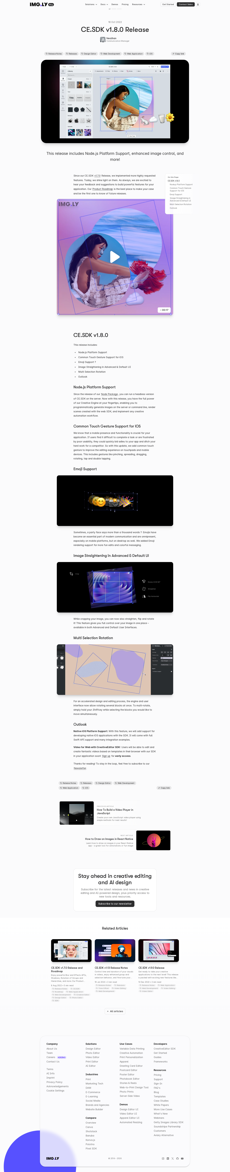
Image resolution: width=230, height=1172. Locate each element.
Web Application (135, 54)
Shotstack (91, 1131)
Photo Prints (127, 1091)
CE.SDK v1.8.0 (174, 181)
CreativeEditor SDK (165, 1048)
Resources (137, 4)
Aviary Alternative (164, 1135)
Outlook (173, 208)
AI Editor (91, 1065)
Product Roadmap (102, 189)
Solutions (90, 4)
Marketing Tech (94, 1083)
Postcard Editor (128, 1070)
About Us (51, 1048)
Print (88, 1079)
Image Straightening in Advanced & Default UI (180, 199)
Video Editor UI (128, 1113)
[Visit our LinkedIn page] (168, 1158)
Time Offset (103, 988)
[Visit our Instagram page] (163, 1158)
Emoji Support (176, 194)
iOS (151, 54)
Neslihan (111, 38)
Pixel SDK (91, 1148)
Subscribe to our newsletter (115, 903)
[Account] (198, 4)
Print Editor (92, 1061)
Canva (89, 1127)
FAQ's (157, 1087)
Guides (157, 1057)
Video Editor (147, 991)
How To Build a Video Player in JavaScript (115, 811)
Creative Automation (131, 1053)
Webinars (159, 1117)
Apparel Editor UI (129, 1117)
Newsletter (80, 768)
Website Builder (94, 1109)
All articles (116, 1011)
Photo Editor (77, 998)
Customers (160, 1130)
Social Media (93, 1100)
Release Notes (55, 54)
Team (49, 1053)
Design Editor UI (129, 1109)
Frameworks (160, 1061)
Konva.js (90, 1140)
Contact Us (52, 1061)
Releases (73, 54)
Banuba (90, 1135)
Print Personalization (131, 1057)
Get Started (168, 4)
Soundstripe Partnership (167, 1126)
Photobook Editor (129, 1078)
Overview (91, 1122)
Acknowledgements (57, 1086)
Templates (160, 1096)
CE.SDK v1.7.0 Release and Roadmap (67, 969)
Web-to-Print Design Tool (134, 1087)
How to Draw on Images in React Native (109, 839)
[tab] (114, 9)
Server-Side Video (130, 1096)
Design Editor (90, 54)
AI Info (50, 1073)
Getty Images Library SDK (168, 1122)
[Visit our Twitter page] (172, 1158)
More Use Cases (163, 1109)
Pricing (125, 4)
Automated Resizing (131, 1122)
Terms (49, 1069)
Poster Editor (127, 1074)
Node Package (109, 394)
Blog (51, 5)
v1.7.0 (97, 175)
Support (158, 1079)
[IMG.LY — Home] (39, 4)
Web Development (111, 54)
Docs (103, 4)
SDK (56, 1000)
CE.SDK (76, 989)
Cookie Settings (55, 1090)
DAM (88, 1087)
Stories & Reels (128, 1083)
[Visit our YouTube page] (182, 1158)
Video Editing (120, 988)
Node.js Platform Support (181, 184)
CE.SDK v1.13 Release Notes (111, 967)
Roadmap (59, 992)
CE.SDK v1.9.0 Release (151, 967)
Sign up (106, 756)
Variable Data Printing (132, 1048)
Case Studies (161, 1100)
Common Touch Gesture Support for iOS (180, 189)
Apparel (124, 1061)
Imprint (50, 1077)
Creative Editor (82, 995)
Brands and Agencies (97, 1105)
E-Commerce (93, 1092)
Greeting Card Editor (131, 1065)
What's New (161, 1113)
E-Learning (92, 1096)
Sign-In (158, 1083)
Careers (51, 1057)
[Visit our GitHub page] (177, 1158)
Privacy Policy (54, 1082)
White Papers (161, 1105)
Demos (115, 4)
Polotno (90, 1144)
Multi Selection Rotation (181, 204)
